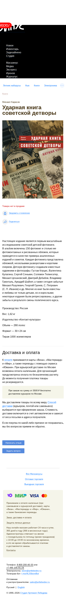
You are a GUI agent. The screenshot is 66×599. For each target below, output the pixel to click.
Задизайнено (13, 52)
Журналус (12, 76)
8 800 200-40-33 (25, 564)
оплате (8, 360)
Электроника (50, 85)
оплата (28, 517)
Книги (37, 85)
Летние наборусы (12, 85)
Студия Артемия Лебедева (33, 593)
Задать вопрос (13, 451)
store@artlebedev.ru (31, 570)
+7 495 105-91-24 (15, 567)
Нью (27, 85)
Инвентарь (12, 49)
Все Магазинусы (34, 474)
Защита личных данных (18, 522)
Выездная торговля (34, 484)
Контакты (11, 550)
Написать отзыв (13, 443)
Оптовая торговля (34, 479)
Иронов (10, 73)
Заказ (9, 517)
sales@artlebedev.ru (40, 582)
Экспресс (11, 69)
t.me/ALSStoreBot (30, 573)
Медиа (10, 66)
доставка (17, 517)
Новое (10, 45)
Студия (10, 56)
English (21, 587)
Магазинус (12, 62)
